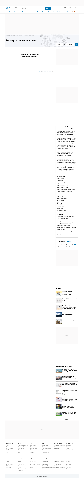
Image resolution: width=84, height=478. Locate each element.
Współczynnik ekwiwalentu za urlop (65, 220)
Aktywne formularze (65, 203)
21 (69, 244)
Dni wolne (58, 288)
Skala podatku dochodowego (59, 467)
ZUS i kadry (8, 449)
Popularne (61, 128)
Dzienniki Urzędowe (34, 462)
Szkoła (19, 461)
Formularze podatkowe (70, 465)
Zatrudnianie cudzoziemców (64, 366)
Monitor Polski (32, 461)
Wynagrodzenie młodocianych (63, 225)
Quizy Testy (59, 234)
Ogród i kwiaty (69, 451)
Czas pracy (59, 204)
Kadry (18, 11)
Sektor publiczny (31, 11)
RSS (52, 475)
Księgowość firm (9, 443)
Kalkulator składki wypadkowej (64, 194)
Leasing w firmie (45, 451)
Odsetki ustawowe (57, 465)
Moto (53, 11)
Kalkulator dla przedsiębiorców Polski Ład (66, 189)
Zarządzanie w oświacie (22, 465)
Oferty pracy (68, 468)
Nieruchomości (60, 11)
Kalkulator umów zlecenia (62, 185)
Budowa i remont (69, 449)
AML (55, 452)
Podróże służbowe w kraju (59, 459)
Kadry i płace (8, 465)
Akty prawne (32, 458)
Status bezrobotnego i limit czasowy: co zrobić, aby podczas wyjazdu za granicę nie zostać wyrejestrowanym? (66, 146)
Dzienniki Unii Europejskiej (35, 464)
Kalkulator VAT (45, 462)
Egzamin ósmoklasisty (22, 468)
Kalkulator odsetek (45, 464)
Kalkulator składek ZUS (62, 196)
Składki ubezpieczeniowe (59, 462)
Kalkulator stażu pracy (46, 465)
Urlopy (19, 449)
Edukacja (68, 11)
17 (58, 244)
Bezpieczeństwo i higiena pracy (64, 212)
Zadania (7, 462)
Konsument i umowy (34, 448)
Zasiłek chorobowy (61, 229)
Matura (19, 467)
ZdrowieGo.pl (68, 459)
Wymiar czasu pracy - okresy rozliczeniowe (66, 227)
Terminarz (62, 241)
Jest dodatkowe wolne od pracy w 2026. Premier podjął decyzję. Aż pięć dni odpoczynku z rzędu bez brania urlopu (65, 153)
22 (72, 244)
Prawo (38, 11)
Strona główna (9, 35)
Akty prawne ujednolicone (35, 465)
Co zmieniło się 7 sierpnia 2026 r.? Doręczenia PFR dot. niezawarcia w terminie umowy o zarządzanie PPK (66, 149)
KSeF (73, 11)
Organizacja (8, 459)
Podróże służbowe (57, 464)
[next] (52, 71)
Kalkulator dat (60, 180)
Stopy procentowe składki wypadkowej (65, 216)
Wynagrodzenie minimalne (29, 35)
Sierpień (69, 241)
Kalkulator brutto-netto (62, 183)
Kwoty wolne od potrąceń (62, 218)
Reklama (63, 475)
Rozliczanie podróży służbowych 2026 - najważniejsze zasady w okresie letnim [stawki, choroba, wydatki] (65, 167)
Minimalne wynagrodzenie (59, 461)
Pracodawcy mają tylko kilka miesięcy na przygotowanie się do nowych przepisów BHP (66, 132)
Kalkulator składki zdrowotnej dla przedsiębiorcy (64, 192)
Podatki (7, 445)
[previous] (39, 71)
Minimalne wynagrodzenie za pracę (65, 221)
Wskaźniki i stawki (58, 458)
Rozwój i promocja (9, 464)
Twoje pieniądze (46, 11)
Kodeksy (31, 467)
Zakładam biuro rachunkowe (59, 445)
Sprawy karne (32, 446)
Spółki (43, 446)
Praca (31, 451)
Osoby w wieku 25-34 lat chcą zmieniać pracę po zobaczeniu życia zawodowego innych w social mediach (66, 135)
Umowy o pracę (60, 206)
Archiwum (68, 461)
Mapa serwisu (70, 475)
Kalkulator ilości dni (45, 461)
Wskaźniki (62, 214)
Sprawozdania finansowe (59, 451)
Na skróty (68, 458)
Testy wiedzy (20, 470)
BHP (19, 451)
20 (66, 244)
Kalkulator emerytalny (62, 198)
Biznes (23, 11)
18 (61, 244)
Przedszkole (20, 459)
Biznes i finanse (45, 445)
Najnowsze (67, 128)
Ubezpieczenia (21, 448)
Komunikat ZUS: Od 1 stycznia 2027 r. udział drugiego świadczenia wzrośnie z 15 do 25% (66, 139)
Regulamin (41, 475)
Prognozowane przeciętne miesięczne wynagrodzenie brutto (65, 232)
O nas (7, 475)
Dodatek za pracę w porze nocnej (64, 223)
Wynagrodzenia (19, 35)
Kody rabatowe (69, 462)
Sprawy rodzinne (33, 445)
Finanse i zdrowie (45, 452)
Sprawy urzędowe (33, 449)
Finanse (67, 448)
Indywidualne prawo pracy (23, 445)
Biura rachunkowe (58, 443)
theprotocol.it (68, 467)
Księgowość (12, 11)
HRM (19, 452)
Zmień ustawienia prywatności (30, 475)
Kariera (47, 475)
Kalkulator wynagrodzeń (62, 182)
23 (74, 244)
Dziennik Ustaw (33, 459)
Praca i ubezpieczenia (46, 448)
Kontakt (57, 475)
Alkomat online (60, 200)
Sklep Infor (32, 452)
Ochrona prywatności (16, 475)
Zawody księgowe (9, 451)
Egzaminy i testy (21, 464)
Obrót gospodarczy (9, 448)
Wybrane (73, 128)
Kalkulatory (62, 176)
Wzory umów (68, 464)
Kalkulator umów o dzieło (62, 187)
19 (64, 244)
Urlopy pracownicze (61, 210)
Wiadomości (68, 445)
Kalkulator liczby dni (61, 178)
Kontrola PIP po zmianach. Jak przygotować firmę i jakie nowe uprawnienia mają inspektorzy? (66, 142)
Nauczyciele (20, 462)
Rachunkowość (9, 446)
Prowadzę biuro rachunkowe (59, 446)
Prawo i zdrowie (33, 454)
